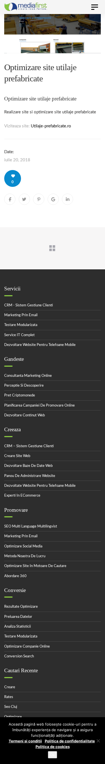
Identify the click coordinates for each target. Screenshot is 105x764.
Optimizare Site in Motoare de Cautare (35, 566)
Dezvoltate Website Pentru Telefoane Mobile (40, 486)
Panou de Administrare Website (29, 476)
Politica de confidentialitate (70, 741)
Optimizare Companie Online (27, 646)
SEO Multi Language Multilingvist (30, 526)
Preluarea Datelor (18, 617)
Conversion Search (19, 656)
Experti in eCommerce (22, 495)
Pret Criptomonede (19, 395)
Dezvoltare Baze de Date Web (28, 466)
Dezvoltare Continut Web (24, 415)
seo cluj (10, 707)
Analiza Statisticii (17, 626)
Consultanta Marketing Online (28, 376)
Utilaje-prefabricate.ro (51, 126)
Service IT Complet (19, 335)
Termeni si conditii (25, 741)
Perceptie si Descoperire (24, 385)
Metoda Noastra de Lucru (24, 556)
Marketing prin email (21, 315)
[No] (98, 741)
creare (9, 687)
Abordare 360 (15, 576)
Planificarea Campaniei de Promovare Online (39, 405)
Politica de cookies (53, 746)
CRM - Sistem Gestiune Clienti (28, 305)
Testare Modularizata (20, 325)
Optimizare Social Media (23, 546)
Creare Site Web (17, 456)
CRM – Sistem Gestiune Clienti (29, 446)
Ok (52, 754)
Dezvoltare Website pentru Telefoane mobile (40, 345)
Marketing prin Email (21, 536)
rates (8, 697)
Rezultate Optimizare (21, 607)
